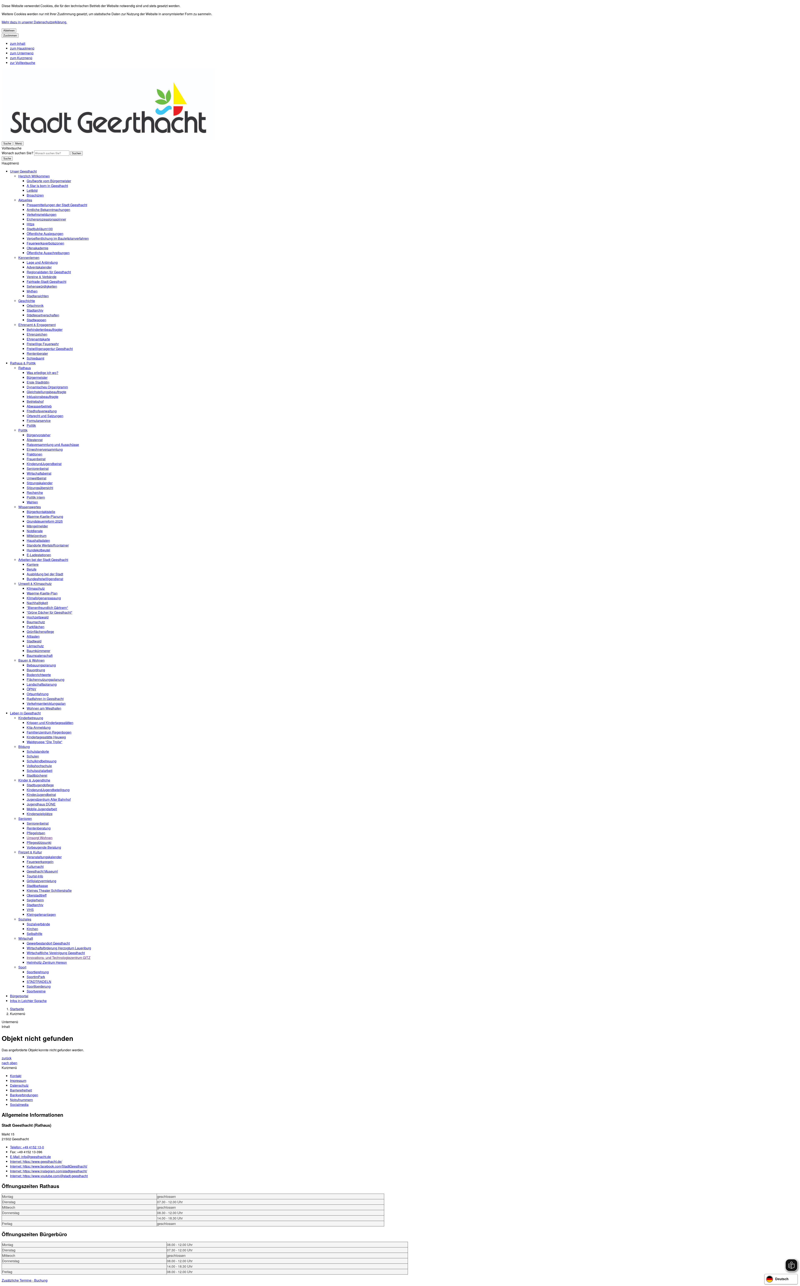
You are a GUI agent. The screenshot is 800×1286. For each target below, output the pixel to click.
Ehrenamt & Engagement (37, 324)
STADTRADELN (39, 981)
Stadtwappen (36, 319)
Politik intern (36, 497)
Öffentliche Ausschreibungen (48, 252)
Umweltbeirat (36, 478)
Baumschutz (36, 622)
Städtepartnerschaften (43, 315)
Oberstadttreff (37, 895)
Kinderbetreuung (30, 717)
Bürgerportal (19, 996)
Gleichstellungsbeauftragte (46, 391)
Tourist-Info (35, 876)
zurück (6, 1058)
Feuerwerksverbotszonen (45, 243)
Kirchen (32, 928)
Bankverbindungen (24, 1095)
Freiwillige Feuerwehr (43, 343)
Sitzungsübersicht (40, 487)
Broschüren (35, 195)
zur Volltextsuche (22, 62)
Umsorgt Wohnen (39, 837)
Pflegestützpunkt (39, 842)
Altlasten (33, 636)
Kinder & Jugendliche (34, 780)
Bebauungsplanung (41, 665)
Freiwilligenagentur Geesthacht (50, 348)
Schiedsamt (35, 358)
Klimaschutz (36, 588)
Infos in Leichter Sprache (28, 1000)
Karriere (33, 564)
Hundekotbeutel (38, 550)
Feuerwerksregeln (40, 861)
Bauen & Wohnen (31, 660)
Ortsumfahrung (38, 693)
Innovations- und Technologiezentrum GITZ (58, 957)
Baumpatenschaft (39, 655)
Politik (31, 425)
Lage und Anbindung (42, 262)
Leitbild (32, 190)
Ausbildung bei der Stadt (45, 574)
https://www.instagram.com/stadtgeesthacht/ (48, 1171)
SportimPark (36, 976)
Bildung (24, 746)
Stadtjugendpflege (40, 785)
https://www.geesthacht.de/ (36, 1161)
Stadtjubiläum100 (40, 228)
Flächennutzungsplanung (45, 679)
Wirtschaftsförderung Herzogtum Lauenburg (59, 948)
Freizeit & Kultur (30, 852)
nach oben (9, 1062)
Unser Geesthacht (23, 171)
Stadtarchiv (35, 310)
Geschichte (26, 300)
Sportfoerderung (39, 986)
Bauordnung (36, 669)
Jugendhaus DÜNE (41, 804)
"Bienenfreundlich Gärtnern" (47, 607)
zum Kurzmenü (21, 57)
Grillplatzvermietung (41, 880)
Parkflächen (35, 626)
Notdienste (35, 530)
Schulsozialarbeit (39, 770)
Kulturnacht (35, 866)
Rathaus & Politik (23, 363)
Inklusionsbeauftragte (42, 396)
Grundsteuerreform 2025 (45, 521)
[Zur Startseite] (108, 138)
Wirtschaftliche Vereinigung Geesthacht (56, 952)
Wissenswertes (29, 506)
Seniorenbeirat (38, 468)
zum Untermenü (22, 53)
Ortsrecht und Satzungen (45, 415)
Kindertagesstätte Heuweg (46, 737)
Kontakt (15, 1075)
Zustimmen (10, 35)
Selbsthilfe (34, 933)
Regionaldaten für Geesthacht (49, 272)
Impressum (18, 1080)
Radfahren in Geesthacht (45, 698)
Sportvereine (36, 991)
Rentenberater (37, 353)
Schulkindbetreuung (41, 761)
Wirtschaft (25, 938)
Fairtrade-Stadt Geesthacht (46, 281)
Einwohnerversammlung (45, 449)
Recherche (35, 492)
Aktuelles (25, 200)
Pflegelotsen (36, 833)
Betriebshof (35, 401)
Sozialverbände (38, 924)
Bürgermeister (37, 377)
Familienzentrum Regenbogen (49, 732)
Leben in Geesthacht (25, 713)
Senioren (25, 818)
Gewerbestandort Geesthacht (48, 943)
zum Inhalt (17, 43)
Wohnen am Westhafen (44, 708)
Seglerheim (35, 900)
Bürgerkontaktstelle (41, 511)
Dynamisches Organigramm (47, 387)
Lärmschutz (35, 646)
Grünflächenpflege (40, 631)
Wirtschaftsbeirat (39, 473)
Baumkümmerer (38, 650)
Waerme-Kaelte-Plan (42, 593)
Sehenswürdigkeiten (42, 286)
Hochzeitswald (38, 617)
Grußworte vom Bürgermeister (49, 180)
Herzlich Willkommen (34, 176)
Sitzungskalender (39, 483)
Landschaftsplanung (42, 684)
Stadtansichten (38, 296)
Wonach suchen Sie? (17, 153)
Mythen (32, 291)
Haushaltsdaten (38, 540)
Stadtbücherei (37, 775)
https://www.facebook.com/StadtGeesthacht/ (48, 1166)
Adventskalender (39, 267)
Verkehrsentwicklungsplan (46, 703)
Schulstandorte (38, 751)
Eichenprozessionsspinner (46, 219)
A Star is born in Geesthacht (47, 185)
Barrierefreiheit (21, 1090)
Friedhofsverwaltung (42, 411)
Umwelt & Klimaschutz (35, 583)
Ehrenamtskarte (38, 339)
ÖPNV (31, 689)
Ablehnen (9, 30)
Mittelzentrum (36, 535)
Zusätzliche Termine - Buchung (25, 1280)
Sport (22, 967)
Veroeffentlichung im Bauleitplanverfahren (58, 238)
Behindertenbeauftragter (44, 329)
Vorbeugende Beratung (44, 847)
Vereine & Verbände (41, 276)
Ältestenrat (34, 439)
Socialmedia (19, 1104)
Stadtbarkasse (37, 885)
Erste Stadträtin (38, 382)
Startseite (17, 1008)
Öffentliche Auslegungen (45, 233)
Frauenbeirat (36, 459)
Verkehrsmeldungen (41, 214)
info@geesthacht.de (30, 1156)
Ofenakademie (37, 248)
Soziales (24, 919)
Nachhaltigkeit (37, 602)
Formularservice (39, 420)
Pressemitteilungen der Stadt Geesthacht (57, 204)
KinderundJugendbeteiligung (48, 789)
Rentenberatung (39, 828)
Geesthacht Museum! (42, 871)
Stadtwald (34, 641)
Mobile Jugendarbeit (42, 809)
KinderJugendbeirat (41, 794)
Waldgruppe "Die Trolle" (44, 741)
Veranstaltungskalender (44, 856)
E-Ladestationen (39, 554)
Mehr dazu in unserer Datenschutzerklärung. (34, 22)
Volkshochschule (39, 765)
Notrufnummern (21, 1099)
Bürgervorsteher (38, 435)
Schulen (33, 756)
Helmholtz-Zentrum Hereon (47, 962)
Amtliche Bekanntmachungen (48, 209)
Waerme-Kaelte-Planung (45, 516)
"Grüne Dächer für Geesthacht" (49, 612)
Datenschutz (19, 1085)
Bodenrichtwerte (39, 674)
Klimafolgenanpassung (44, 598)
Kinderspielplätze (39, 813)
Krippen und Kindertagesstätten (50, 722)
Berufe (31, 569)
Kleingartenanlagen (41, 914)
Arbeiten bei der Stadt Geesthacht (43, 559)
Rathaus (24, 367)
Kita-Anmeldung (39, 727)
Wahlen (32, 502)
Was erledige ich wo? (42, 372)
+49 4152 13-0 (27, 1147)
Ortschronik (35, 305)
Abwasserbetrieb (39, 406)
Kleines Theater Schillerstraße (49, 890)
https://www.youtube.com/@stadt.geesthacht (49, 1175)
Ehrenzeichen (37, 334)
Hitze (30, 224)
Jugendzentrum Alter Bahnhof (49, 799)
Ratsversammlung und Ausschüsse (53, 444)
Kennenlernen (28, 257)
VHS (30, 909)
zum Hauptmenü (22, 48)
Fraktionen (34, 454)
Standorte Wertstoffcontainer (48, 545)
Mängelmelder (37, 526)
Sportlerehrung (38, 972)
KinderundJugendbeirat (44, 463)
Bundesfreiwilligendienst (45, 578)
